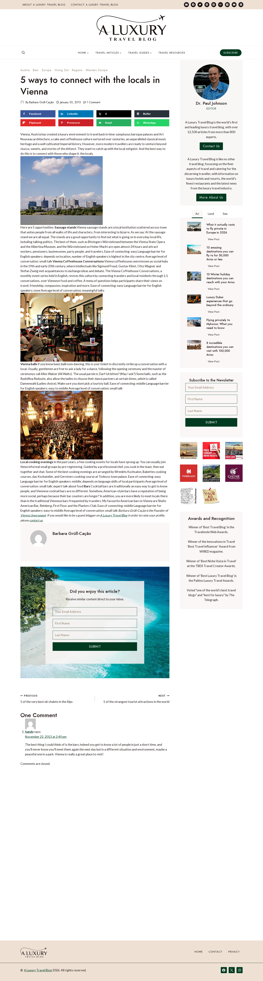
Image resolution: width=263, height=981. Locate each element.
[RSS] (240, 4)
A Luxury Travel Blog (113, 515)
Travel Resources (171, 53)
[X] (232, 970)
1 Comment (93, 102)
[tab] (197, 214)
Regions (77, 70)
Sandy (37, 729)
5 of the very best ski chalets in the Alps (46, 699)
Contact (215, 952)
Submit (95, 646)
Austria (25, 70)
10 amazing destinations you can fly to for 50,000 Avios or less (219, 253)
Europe (47, 70)
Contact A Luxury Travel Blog (94, 5)
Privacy (234, 952)
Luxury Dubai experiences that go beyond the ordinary (219, 301)
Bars (36, 70)
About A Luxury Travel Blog (43, 5)
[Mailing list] (186, 4)
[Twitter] (200, 4)
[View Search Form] (23, 52)
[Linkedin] (206, 4)
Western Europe (97, 70)
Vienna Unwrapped (33, 515)
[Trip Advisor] (220, 4)
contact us (36, 520)
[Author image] (22, 102)
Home (198, 952)
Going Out (62, 70)
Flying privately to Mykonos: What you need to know (219, 324)
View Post (214, 239)
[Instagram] (227, 4)
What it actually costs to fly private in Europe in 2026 (220, 229)
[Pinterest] (213, 4)
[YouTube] (234, 4)
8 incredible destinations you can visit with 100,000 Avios (219, 349)
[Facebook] (193, 4)
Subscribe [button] (230, 53)
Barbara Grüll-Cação (41, 102)
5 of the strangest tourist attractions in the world (136, 699)
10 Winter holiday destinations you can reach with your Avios (220, 278)
